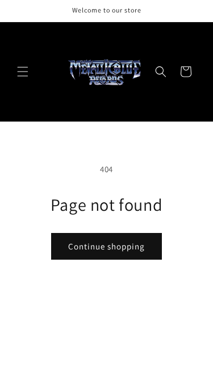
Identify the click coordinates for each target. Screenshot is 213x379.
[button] (22, 71)
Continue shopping (106, 246)
